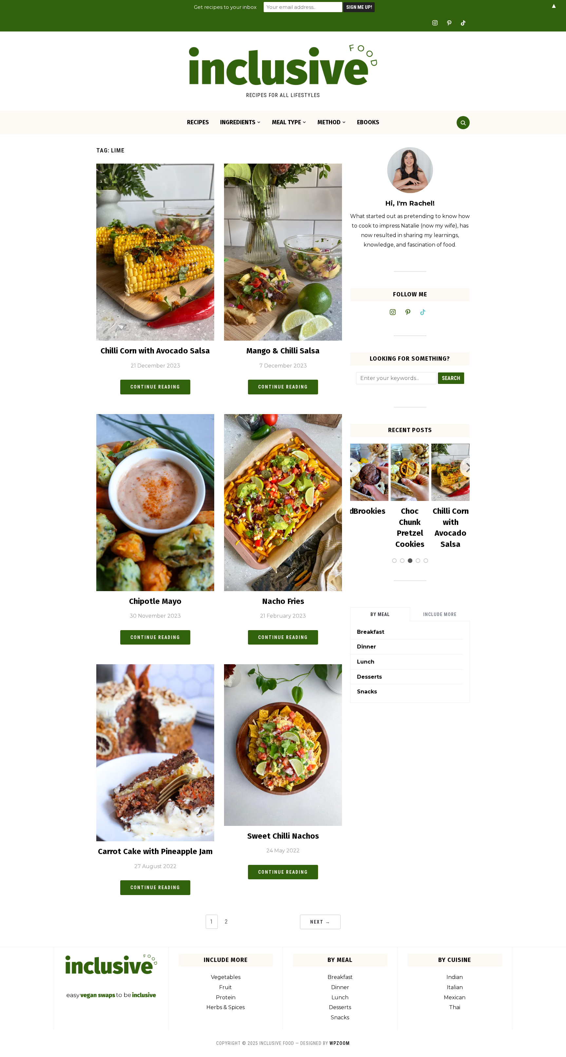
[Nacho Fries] (283, 418)
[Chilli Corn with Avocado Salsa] (155, 168)
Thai (454, 1007)
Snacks (367, 691)
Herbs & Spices (225, 1007)
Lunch (365, 662)
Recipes (198, 122)
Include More (440, 614)
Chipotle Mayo (155, 601)
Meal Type (286, 122)
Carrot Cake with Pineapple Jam (155, 851)
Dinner (366, 647)
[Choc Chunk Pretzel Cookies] (369, 448)
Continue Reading (155, 386)
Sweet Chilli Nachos (283, 836)
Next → (320, 922)
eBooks (368, 122)
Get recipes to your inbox (225, 7)
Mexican (454, 997)
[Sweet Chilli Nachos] (283, 668)
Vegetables (225, 977)
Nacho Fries (283, 601)
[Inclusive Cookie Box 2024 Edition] (451, 448)
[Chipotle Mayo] (155, 418)
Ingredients (237, 122)
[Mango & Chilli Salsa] (283, 168)
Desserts (369, 677)
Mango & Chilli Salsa (283, 350)
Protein (226, 997)
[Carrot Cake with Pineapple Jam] (155, 668)
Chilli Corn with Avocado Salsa (155, 350)
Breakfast (370, 632)
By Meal (380, 614)
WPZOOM (340, 1043)
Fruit (225, 987)
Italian (455, 987)
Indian (454, 977)
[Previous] (350, 467)
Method (329, 122)
